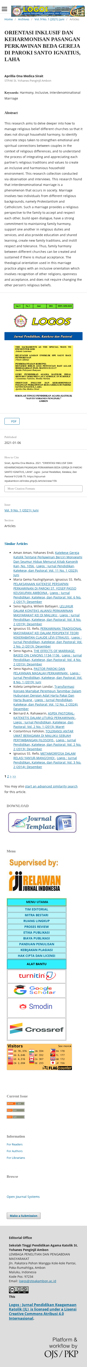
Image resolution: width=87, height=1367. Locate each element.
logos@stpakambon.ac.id (37, 1281)
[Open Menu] (4, 8)
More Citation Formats (21, 488)
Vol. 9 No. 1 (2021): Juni (49, 19)
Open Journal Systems (23, 1197)
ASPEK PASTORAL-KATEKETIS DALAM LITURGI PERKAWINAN (44, 715)
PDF (13, 421)
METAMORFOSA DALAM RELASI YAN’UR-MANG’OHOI (44, 755)
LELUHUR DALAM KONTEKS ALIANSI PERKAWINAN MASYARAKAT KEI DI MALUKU (43, 610)
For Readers (15, 1144)
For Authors (15, 1151)
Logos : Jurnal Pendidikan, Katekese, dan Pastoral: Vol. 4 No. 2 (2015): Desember (47, 659)
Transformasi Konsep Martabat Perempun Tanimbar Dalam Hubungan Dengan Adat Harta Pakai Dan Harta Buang (47, 693)
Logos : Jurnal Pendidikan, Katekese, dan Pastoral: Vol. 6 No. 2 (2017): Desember (47, 597)
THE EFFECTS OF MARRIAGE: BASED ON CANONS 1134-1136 (44, 653)
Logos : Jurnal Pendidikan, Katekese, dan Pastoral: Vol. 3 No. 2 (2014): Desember (47, 762)
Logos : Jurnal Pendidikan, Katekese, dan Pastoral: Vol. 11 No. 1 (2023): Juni (45, 570)
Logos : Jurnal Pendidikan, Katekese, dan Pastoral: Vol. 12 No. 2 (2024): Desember (45, 704)
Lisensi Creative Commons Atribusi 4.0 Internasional (43, 1314)
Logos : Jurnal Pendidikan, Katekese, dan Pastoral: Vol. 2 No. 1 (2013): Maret (43, 724)
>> (14, 776)
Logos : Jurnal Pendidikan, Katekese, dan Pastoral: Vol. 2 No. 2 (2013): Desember (47, 641)
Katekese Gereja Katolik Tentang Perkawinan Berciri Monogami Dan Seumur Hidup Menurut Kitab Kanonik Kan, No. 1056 (47, 559)
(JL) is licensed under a (43, 1309)
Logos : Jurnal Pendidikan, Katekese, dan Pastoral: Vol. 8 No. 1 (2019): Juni (47, 677)
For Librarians (16, 1158)
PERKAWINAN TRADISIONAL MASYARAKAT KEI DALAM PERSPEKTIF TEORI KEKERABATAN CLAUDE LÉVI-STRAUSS (47, 633)
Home (8, 19)
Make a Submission (23, 1216)
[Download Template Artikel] (43, 833)
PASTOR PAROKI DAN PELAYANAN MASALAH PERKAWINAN (40, 671)
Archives (23, 19)
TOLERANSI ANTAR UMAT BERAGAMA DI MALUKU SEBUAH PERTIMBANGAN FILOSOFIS (43, 735)
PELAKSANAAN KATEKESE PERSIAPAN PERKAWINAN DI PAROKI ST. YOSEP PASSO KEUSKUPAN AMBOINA (44, 588)
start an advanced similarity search (51, 786)
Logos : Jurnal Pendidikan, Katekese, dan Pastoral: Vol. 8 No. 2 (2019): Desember (47, 619)
